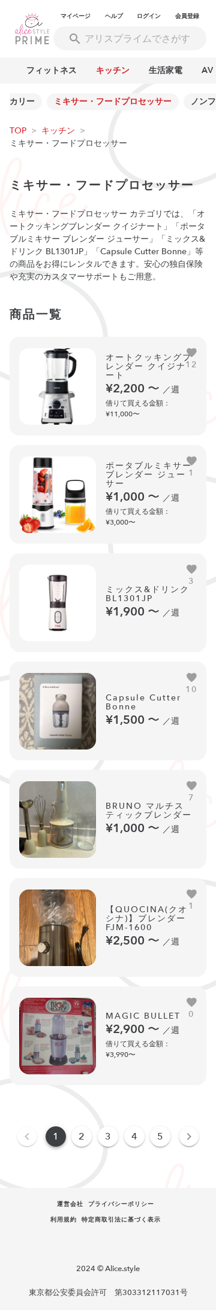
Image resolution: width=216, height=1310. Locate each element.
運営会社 (70, 1204)
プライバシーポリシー (121, 1204)
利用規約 (63, 1219)
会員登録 (187, 16)
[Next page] (189, 1136)
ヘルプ (114, 16)
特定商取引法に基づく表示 (121, 1219)
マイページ (76, 16)
